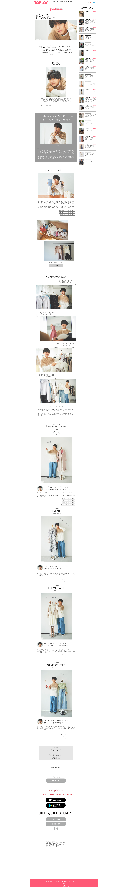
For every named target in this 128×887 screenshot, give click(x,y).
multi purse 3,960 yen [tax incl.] (67, 212)
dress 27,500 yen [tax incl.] (68, 577)
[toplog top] (41, 2)
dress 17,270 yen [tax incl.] (68, 657)
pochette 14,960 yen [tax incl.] (67, 214)
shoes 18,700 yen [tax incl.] (68, 738)
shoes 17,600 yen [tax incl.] (68, 581)
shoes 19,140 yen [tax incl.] (68, 504)
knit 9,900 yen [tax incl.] (68, 500)
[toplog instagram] (91, 2)
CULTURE (67, 1)
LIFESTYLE (61, 1)
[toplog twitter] (94, 2)
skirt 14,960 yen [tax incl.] (68, 502)
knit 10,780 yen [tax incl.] (68, 732)
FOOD (64, 1)
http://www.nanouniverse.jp (56, 768)
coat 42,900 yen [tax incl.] (68, 498)
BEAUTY (57, 1)
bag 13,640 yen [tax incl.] (68, 579)
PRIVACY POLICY (75, 881)
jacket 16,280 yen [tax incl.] (68, 655)
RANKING (71, 1)
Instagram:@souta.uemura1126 (46, 105)
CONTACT (69, 881)
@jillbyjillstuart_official (56, 758)
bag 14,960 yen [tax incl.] (68, 736)
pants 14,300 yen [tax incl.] (68, 734)
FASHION (53, 1)
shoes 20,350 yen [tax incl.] (68, 659)
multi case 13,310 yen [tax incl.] (67, 210)
